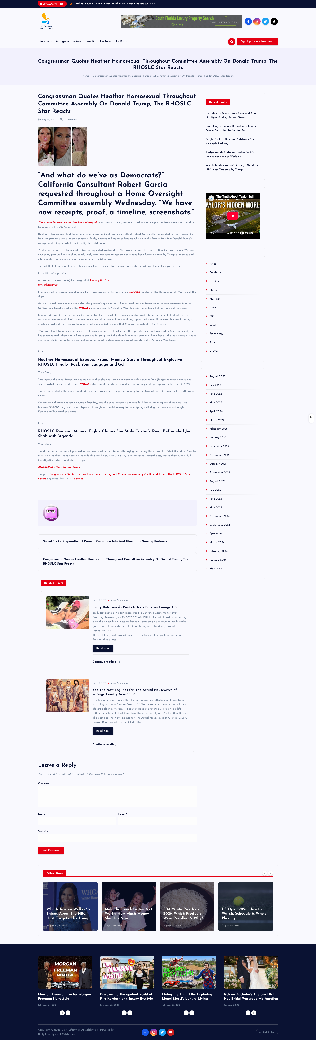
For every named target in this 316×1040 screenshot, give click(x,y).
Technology (216, 333)
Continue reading (105, 661)
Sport (213, 325)
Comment (44, 783)
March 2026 (217, 420)
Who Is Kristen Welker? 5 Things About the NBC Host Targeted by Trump (68, 913)
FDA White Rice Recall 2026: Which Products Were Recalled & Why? (183, 913)
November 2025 (219, 455)
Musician (215, 299)
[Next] (270, 873)
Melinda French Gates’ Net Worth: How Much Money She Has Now (128, 913)
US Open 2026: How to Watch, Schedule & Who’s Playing (244, 913)
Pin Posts (105, 41)
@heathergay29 (48, 285)
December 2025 (219, 446)
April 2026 (216, 411)
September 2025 (220, 472)
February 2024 (219, 551)
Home (85, 76)
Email (122, 814)
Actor (213, 264)
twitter (77, 41)
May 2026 (216, 402)
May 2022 (216, 568)
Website (43, 831)
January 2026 (218, 437)
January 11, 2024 (99, 280)
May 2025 (216, 507)
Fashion (214, 281)
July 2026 (215, 385)
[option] (70, 906)
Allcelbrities (76, 479)
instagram (62, 41)
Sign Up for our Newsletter (257, 41)
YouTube (215, 351)
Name (42, 814)
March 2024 (217, 542)
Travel (213, 342)
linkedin (90, 41)
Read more (103, 648)
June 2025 (216, 498)
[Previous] (264, 873)
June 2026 (216, 394)
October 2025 (218, 464)
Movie (213, 290)
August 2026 (217, 376)
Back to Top (269, 1032)
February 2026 (219, 429)
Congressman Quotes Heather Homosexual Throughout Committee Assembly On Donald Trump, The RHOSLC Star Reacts (163, 76)
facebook (46, 41)
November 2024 (220, 516)
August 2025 (217, 481)
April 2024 (216, 533)
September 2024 (220, 525)
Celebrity (215, 272)
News (213, 307)
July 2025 (215, 490)
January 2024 (218, 560)
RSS (212, 316)
